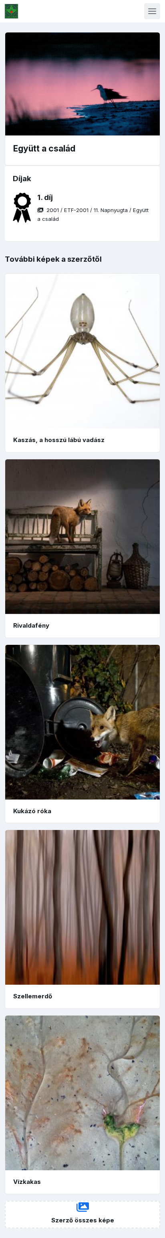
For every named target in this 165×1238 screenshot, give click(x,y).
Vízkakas (27, 1181)
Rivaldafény (31, 625)
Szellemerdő (32, 996)
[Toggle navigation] (152, 11)
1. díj (45, 197)
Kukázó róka (32, 811)
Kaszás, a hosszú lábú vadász (59, 440)
